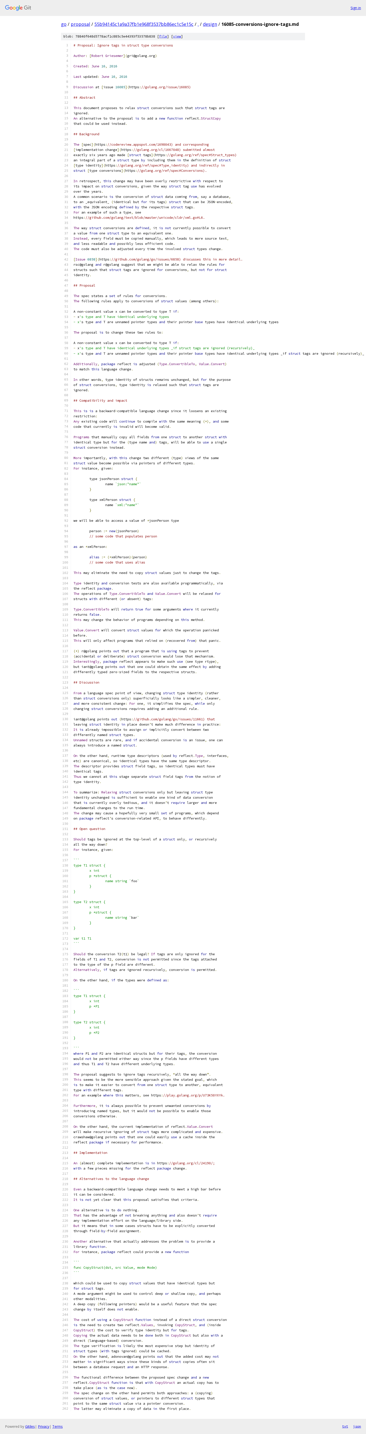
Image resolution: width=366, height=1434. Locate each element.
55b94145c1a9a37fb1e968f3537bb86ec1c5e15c (143, 24)
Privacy (43, 1426)
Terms (57, 1426)
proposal (80, 24)
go (63, 24)
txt (345, 1426)
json (357, 1426)
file (163, 36)
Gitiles (30, 1426)
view (177, 36)
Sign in (356, 7)
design (210, 24)
